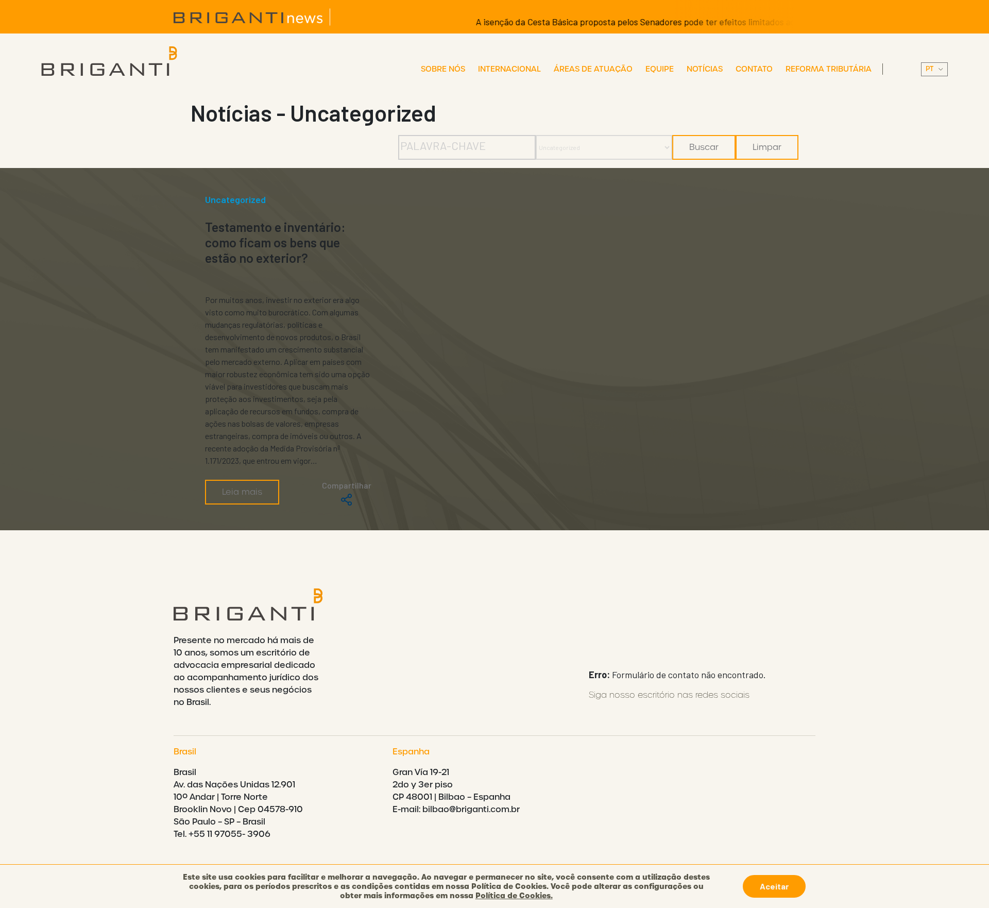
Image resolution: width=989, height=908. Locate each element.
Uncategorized (235, 199)
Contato (754, 69)
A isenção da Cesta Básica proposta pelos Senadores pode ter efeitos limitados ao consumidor (636, 21)
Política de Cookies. (514, 895)
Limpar (767, 147)
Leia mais (242, 491)
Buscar (704, 147)
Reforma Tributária (829, 69)
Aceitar (774, 886)
